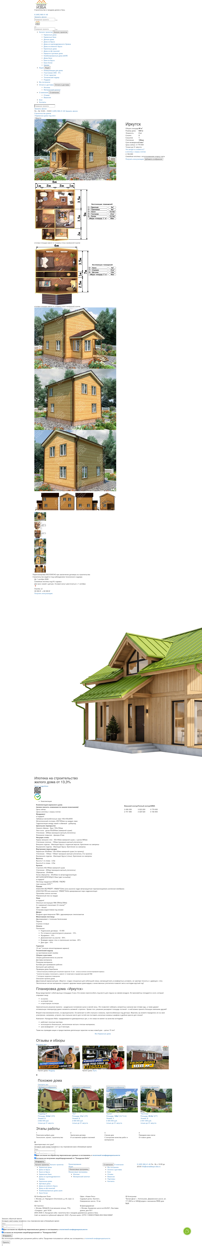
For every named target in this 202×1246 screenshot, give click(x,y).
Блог (41, 100)
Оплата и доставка (46, 85)
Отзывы (47, 95)
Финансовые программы (78, 1169)
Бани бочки (48, 62)
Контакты (42, 102)
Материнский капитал (52, 90)
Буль (95, 1070)
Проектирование (75, 1164)
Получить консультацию (135, 159)
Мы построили (44, 82)
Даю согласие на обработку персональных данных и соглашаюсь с (78, 1155)
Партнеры (111, 1179)
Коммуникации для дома (53, 70)
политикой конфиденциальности (106, 1155)
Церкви (46, 65)
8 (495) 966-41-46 (41, 14)
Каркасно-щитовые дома (53, 53)
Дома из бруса (49, 41)
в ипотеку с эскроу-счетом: (136, 151)
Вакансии (47, 97)
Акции (41, 67)
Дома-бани (48, 58)
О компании (43, 92)
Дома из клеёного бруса (48, 1186)
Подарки (47, 79)
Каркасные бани (50, 37)
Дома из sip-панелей (47, 1188)
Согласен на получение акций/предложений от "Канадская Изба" (63, 1158)
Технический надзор (51, 77)
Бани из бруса (49, 60)
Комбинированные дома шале (50, 1190)
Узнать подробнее (41, 786)
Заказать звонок (71, 111)
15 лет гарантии (50, 75)
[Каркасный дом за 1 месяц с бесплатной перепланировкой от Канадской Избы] (102, 1057)
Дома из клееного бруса (53, 46)
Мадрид (52, 1070)
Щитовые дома (44, 1183)
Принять (6, 1242)
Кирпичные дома (50, 48)
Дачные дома (49, 39)
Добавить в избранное (153, 159)
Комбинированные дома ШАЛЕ (56, 55)
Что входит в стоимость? (135, 149)
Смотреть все (41, 1044)
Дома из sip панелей (52, 51)
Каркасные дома (50, 34)
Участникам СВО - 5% (52, 72)
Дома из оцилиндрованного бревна (57, 44)
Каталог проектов (45, 32)
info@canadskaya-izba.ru (151, 1166)
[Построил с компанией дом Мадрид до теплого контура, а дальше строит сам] (58, 1057)
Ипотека (47, 87)
